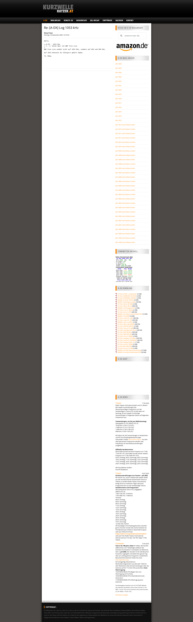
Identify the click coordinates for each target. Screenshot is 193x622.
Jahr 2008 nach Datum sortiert (125, 164)
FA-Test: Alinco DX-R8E (125, 304)
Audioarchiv (81, 20)
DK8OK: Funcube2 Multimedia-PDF (129, 352)
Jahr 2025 (118, 68)
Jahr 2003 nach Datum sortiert (125, 203)
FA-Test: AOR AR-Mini (125, 332)
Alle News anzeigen (121, 595)
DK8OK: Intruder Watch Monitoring (129, 350)
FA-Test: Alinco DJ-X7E (125, 306)
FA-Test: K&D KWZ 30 (124, 334)
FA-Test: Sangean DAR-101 (126, 342)
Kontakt (129, 20)
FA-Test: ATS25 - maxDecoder (127, 294)
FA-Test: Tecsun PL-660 (125, 328)
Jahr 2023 (118, 77)
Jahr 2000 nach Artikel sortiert (125, 234)
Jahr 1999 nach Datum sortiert (125, 238)
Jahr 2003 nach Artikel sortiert (125, 207)
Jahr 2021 (118, 86)
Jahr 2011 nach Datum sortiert (125, 138)
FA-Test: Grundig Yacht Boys (127, 330)
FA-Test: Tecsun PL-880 (125, 348)
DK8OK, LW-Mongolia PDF (126, 308)
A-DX (45, 20)
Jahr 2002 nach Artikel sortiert (125, 216)
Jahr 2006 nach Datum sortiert (125, 181)
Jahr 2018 (118, 99)
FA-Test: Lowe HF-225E (125, 318)
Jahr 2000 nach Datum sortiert (125, 229)
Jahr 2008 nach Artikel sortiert (125, 160)
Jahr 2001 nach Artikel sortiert (125, 225)
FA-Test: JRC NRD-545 (125, 346)
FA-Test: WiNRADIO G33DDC (127, 298)
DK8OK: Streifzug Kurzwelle (127, 302)
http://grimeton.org (122, 560)
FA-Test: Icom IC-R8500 (125, 336)
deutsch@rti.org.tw (134, 439)
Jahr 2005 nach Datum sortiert (125, 190)
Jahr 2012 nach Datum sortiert (125, 129)
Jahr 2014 (118, 116)
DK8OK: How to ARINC (125, 322)
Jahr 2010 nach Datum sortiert (125, 142)
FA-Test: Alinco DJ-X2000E (126, 324)
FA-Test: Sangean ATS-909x (126, 338)
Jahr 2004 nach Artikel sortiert (125, 199)
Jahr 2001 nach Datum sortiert (125, 221)
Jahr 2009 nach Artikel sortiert (125, 155)
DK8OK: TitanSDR (123, 316)
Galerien (119, 20)
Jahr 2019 (118, 94)
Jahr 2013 (118, 120)
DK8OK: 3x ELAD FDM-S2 (126, 300)
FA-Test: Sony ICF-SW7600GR (127, 340)
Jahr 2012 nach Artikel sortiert (125, 125)
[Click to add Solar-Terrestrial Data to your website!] (124, 282)
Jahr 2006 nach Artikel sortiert (125, 177)
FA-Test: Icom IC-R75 (124, 312)
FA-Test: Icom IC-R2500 (125, 310)
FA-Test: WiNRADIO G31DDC (127, 296)
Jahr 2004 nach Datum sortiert (125, 194)
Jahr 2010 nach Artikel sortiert (125, 147)
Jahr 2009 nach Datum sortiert (125, 151)
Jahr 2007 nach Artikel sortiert (125, 168)
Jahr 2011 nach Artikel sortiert (125, 133)
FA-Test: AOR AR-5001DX (126, 326)
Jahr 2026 (118, 64)
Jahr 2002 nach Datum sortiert (125, 212)
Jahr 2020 (118, 90)
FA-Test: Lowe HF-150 (125, 320)
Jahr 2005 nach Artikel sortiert (125, 186)
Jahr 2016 (118, 107)
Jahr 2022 (118, 81)
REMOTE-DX (68, 20)
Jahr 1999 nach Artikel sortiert (125, 242)
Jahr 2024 (118, 72)
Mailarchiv (55, 20)
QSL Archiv (94, 20)
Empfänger (107, 20)
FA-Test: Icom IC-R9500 (125, 344)
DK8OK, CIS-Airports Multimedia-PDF (130, 314)
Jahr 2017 (118, 103)
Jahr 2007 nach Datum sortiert (125, 173)
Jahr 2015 (118, 112)
